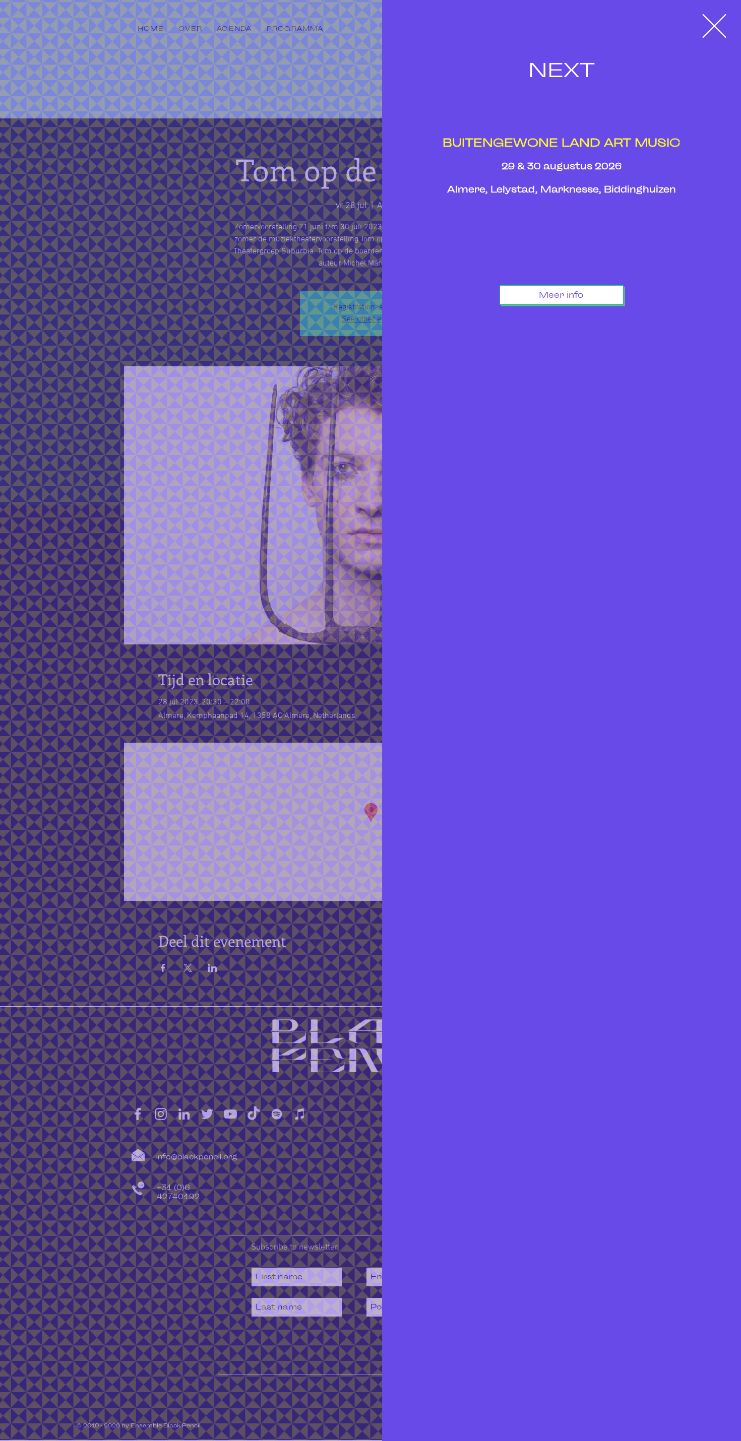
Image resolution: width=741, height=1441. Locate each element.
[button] (714, 26)
